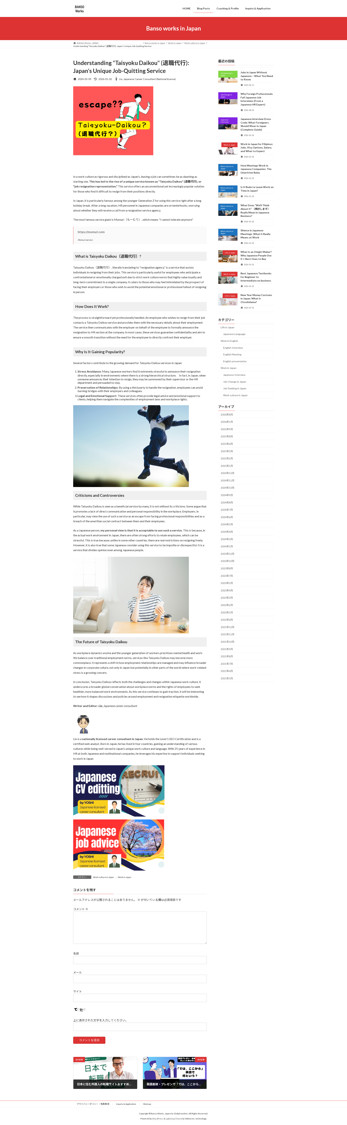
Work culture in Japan (103, 877)
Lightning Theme (174, 1118)
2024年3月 (227, 538)
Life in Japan (227, 327)
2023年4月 (227, 590)
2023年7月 (227, 575)
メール (77, 972)
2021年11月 (227, 634)
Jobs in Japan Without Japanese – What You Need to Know (257, 76)
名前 (76, 953)
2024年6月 (227, 516)
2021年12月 (227, 626)
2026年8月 (227, 414)
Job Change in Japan (234, 381)
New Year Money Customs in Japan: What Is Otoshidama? (256, 298)
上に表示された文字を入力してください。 (100, 1020)
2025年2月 (227, 458)
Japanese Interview (234, 374)
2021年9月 (227, 648)
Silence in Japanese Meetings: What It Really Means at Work (255, 234)
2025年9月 (227, 428)
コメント (80, 909)
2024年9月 (227, 495)
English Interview (233, 347)
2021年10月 (227, 641)
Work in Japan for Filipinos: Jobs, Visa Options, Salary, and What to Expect (257, 147)
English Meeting (232, 354)
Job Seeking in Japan (234, 388)
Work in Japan (124, 877)
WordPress (157, 1118)
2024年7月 (227, 509)
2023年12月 (227, 553)
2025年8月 (227, 436)
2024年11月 (227, 480)
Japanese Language (234, 334)
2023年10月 (227, 560)
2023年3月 (227, 597)
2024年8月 (227, 502)
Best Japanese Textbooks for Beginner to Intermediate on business (256, 277)
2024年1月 (227, 546)
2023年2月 (227, 605)
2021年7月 (227, 663)
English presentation (235, 361)
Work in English (229, 340)
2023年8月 (227, 568)
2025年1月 (227, 465)
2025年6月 (227, 443)
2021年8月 (227, 656)
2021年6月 (227, 670)
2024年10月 (227, 487)
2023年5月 (227, 583)
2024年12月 (227, 473)
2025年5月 (227, 451)
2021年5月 (227, 678)
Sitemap (147, 1104)
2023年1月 (227, 612)
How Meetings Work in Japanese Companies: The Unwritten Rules (256, 169)
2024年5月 (227, 524)
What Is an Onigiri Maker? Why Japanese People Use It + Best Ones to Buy (256, 255)
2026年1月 (227, 421)
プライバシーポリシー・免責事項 (93, 1104)
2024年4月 (227, 531)
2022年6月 (227, 619)
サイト (77, 991)
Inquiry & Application (126, 1104)
